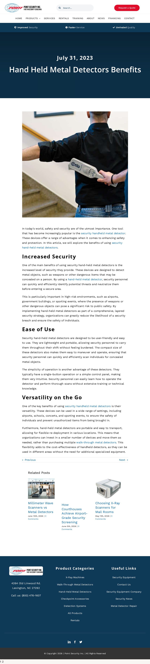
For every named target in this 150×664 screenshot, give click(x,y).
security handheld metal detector (103, 233)
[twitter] (80, 642)
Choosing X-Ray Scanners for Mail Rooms (107, 507)
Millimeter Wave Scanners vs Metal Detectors (40, 507)
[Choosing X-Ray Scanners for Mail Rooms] (108, 488)
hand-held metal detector (85, 279)
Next (122, 459)
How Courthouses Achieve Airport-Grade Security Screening (74, 513)
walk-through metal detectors (96, 442)
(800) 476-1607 (31, 595)
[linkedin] (69, 642)
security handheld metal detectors (88, 406)
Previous (30, 459)
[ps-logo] (23, 4)
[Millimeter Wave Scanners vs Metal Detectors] (41, 488)
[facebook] (75, 642)
